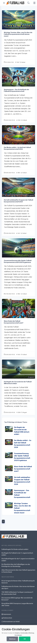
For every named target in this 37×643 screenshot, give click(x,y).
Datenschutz (7, 618)
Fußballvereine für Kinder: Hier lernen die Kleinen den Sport (18, 587)
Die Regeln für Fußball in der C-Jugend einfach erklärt (17, 554)
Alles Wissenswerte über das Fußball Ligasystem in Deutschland (18, 571)
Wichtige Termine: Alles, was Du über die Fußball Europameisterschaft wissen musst (18, 34)
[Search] (28, 2)
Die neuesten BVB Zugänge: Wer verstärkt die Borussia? (17, 599)
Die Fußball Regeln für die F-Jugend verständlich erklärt (18, 559)
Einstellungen (18, 635)
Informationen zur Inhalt (11, 621)
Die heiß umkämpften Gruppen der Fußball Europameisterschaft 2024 (18, 201)
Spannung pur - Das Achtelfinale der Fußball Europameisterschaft (16, 90)
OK (25, 639)
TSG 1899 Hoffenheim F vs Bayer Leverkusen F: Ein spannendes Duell (17, 593)
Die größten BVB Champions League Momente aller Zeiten (17, 604)
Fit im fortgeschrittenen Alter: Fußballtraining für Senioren (18, 582)
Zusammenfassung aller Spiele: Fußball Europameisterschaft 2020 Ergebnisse (17, 261)
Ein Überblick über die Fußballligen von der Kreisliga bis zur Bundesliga (16, 565)
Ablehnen (12, 639)
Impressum (7, 614)
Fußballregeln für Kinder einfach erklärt (15, 549)
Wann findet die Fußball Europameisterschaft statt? (13, 322)
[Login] (34, 2)
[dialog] (18, 634)
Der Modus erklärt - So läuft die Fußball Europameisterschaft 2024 (17, 148)
